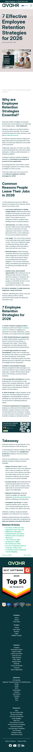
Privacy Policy (22, 741)
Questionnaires (16, 661)
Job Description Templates (16, 728)
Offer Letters (16, 659)
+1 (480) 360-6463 (22, 1)
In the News (16, 622)
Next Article (27, 555)
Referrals (16, 663)
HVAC (16, 688)
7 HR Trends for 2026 (13, 540)
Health (17, 686)
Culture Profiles (16, 651)
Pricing (16, 627)
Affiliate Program (16, 635)
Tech (16, 700)
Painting (16, 692)
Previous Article (7, 555)
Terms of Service (10, 741)
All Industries (16, 680)
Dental (17, 684)
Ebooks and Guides (16, 714)
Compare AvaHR (16, 732)
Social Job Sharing (16, 665)
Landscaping (16, 690)
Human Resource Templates (16, 724)
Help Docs (16, 720)
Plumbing (16, 696)
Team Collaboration (17, 669)
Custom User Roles (16, 653)
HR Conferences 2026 (16, 722)
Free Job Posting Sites (16, 716)
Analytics (16, 647)
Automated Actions (17, 649)
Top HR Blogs (16, 730)
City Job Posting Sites (16, 712)
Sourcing (16, 667)
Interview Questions (16, 726)
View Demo (16, 629)
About (16, 618)
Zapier (16, 633)
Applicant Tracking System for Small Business (16, 682)
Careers (16, 620)
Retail (16, 698)
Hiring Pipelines (16, 657)
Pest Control (16, 694)
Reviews (16, 631)
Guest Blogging (16, 718)
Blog (16, 710)
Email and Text (16, 655)
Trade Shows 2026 (16, 734)
